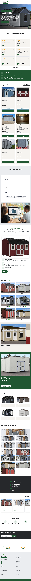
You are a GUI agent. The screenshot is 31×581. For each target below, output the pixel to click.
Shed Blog (17, 562)
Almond (13, 349)
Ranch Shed (19, 124)
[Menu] (1, 2)
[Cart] (29, 2)
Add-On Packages (18, 557)
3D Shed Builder (18, 558)
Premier (3, 124)
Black (8, 349)
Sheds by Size (18, 571)
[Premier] (8, 119)
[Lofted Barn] (22, 92)
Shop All (28, 392)
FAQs (1, 571)
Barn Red (2, 349)
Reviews (17, 566)
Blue (4, 349)
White (10, 349)
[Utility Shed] (8, 92)
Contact (2, 566)
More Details (8, 108)
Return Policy (2, 575)
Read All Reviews (15, 67)
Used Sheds (17, 574)
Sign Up (14, 536)
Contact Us (5, 527)
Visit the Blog (27, 496)
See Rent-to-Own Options (6, 386)
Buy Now (8, 110)
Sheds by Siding (18, 570)
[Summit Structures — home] (5, 2)
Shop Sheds (5, 271)
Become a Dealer (18, 561)
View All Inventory (26, 84)
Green (6, 349)
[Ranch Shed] (22, 119)
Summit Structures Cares (4, 570)
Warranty (2, 574)
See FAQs (25, 527)
